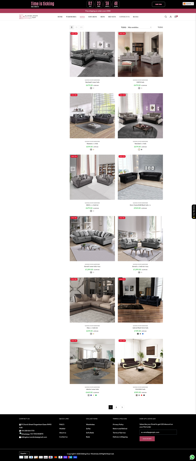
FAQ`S (61, 424)
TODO (123, 27)
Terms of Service (119, 433)
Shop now (158, 4)
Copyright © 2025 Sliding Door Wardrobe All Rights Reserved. (90, 454)
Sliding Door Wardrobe (92, 80)
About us (62, 433)
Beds (88, 437)
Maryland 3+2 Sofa (140, 144)
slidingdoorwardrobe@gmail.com (34, 437)
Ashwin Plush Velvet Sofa (140, 328)
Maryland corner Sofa (92, 82)
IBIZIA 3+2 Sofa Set (92, 205)
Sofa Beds (90, 433)
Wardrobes (90, 424)
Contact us (63, 437)
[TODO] (122, 407)
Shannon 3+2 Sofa (92, 144)
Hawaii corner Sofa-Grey (92, 266)
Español (23, 453)
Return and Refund (120, 428)
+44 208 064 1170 (27, 431)
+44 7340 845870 (36, 434)
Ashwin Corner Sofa (92, 389)
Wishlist (62, 428)
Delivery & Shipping (120, 437)
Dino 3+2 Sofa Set (92, 328)
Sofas (88, 428)
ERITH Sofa (140, 82)
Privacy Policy (118, 424)
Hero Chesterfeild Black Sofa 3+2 (140, 205)
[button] (165, 16)
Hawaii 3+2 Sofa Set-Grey (140, 266)
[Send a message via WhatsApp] (192, 457)
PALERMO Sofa (140, 389)
